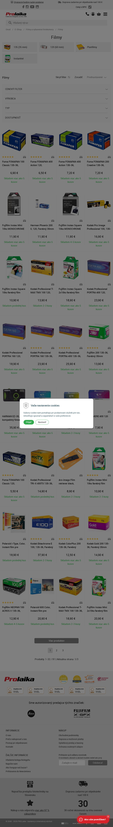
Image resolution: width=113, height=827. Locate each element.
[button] (108, 816)
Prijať (28, 422)
